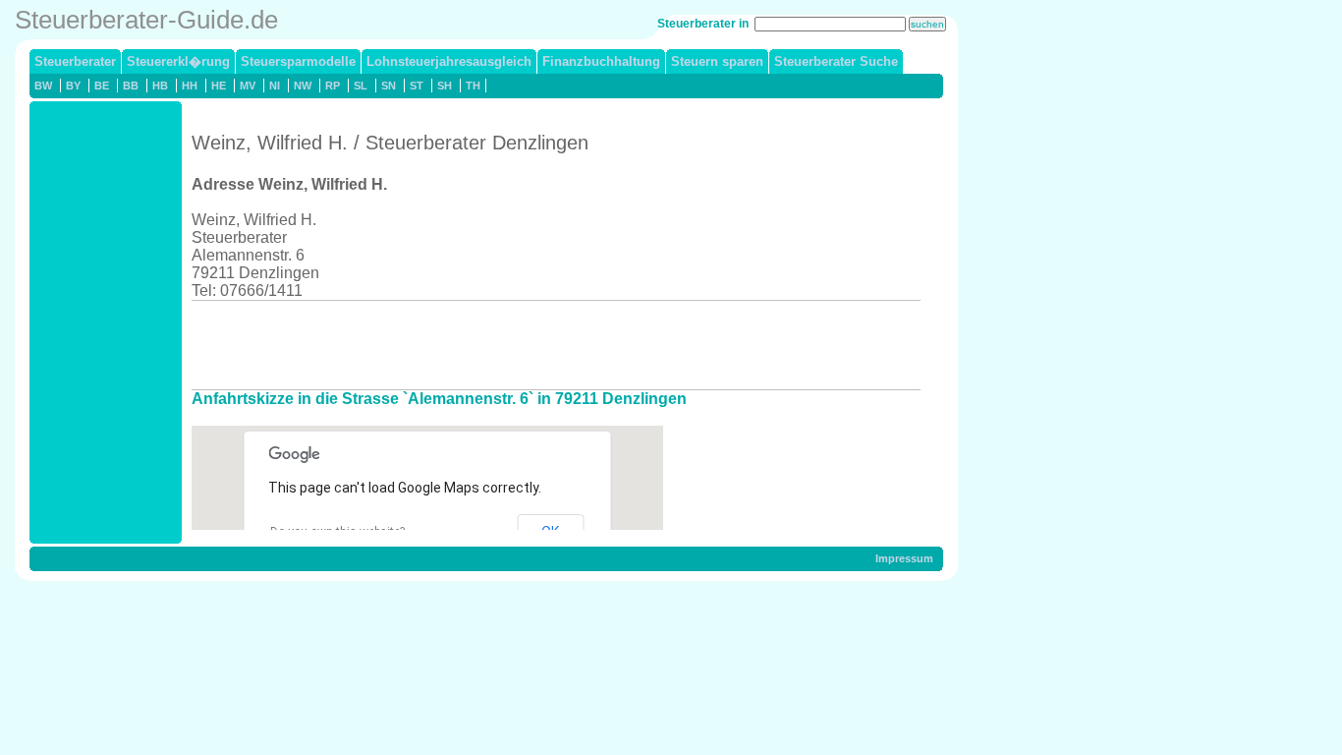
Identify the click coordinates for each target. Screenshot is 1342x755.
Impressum (904, 558)
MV (247, 85)
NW (302, 85)
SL (360, 85)
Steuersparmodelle (298, 61)
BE (101, 85)
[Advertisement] (549, 345)
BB (131, 85)
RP (332, 85)
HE (218, 85)
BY (73, 85)
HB (160, 85)
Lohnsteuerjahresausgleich (448, 61)
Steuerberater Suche (836, 61)
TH (473, 85)
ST (416, 85)
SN (388, 85)
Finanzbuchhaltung (601, 61)
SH (444, 85)
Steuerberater (75, 61)
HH (189, 85)
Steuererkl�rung (178, 61)
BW (43, 85)
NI (274, 85)
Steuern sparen (717, 61)
